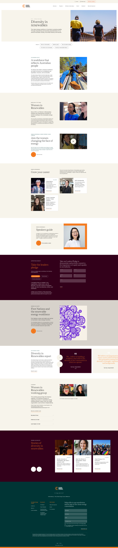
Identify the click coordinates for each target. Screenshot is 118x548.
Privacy (60, 543)
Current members (34, 510)
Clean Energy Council (58, 545)
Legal (57, 543)
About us (32, 508)
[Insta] (56, 493)
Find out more (49, 190)
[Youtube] (61, 493)
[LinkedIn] (57, 493)
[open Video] (73, 141)
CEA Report (42, 504)
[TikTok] (62, 493)
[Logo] (59, 488)
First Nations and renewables (46, 47)
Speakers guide (56, 44)
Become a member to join (36, 410)
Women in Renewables (45, 44)
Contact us (33, 505)
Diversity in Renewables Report (61, 47)
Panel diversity (44, 276)
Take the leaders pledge (66, 44)
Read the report (34, 371)
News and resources (53, 504)
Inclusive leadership (35, 276)
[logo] (26, 6)
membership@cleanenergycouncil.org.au (39, 407)
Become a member (91, 1)
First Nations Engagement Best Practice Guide (43, 513)
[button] (60, 358)
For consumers (52, 509)
